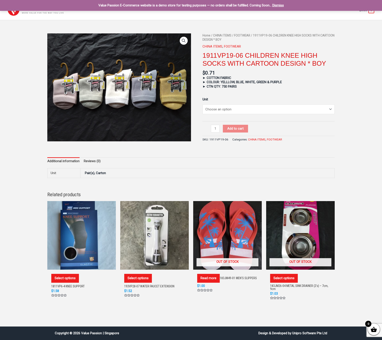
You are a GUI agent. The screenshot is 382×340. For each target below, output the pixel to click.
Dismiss (278, 5)
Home (206, 35)
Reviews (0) (92, 161)
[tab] (63, 161)
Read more (208, 278)
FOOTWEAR (242, 35)
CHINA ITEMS (222, 35)
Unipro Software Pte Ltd (309, 333)
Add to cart (235, 129)
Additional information (63, 161)
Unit (205, 99)
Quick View (82, 265)
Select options (65, 278)
